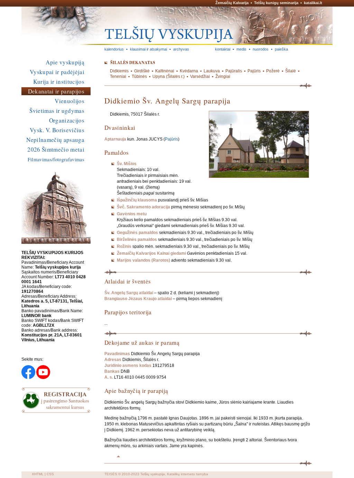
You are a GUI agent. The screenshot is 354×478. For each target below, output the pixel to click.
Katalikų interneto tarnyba (187, 474)
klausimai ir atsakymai (148, 49)
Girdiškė (142, 71)
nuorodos (261, 49)
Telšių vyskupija (152, 474)
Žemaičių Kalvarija (232, 3)
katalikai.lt (313, 3)
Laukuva (212, 71)
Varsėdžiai (200, 76)
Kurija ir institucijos (58, 81)
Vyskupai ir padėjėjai (57, 72)
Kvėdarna (189, 71)
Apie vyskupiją (65, 62)
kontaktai (222, 49)
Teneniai (118, 76)
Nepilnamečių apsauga (55, 140)
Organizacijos (66, 120)
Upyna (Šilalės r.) (168, 76)
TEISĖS (110, 474)
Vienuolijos (69, 101)
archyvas (181, 49)
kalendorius (114, 49)
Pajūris (254, 71)
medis (241, 49)
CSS (50, 474)
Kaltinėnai (164, 71)
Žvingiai (222, 76)
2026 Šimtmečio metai (55, 149)
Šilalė (290, 71)
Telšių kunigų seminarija (276, 3)
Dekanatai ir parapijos (56, 91)
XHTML (38, 474)
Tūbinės (139, 76)
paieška (281, 49)
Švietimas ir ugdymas (56, 111)
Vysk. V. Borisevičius (57, 130)
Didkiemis (119, 71)
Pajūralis (233, 71)
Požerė (273, 71)
